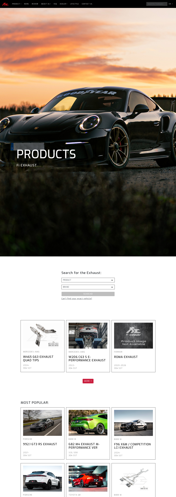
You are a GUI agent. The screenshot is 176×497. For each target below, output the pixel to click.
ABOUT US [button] (45, 4)
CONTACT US (87, 4)
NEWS (26, 4)
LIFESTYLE (74, 4)
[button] (76, 298)
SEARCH (87, 294)
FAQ (55, 4)
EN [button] (170, 4)
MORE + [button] (88, 381)
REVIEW (35, 4)
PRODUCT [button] (16, 4)
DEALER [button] (63, 4)
